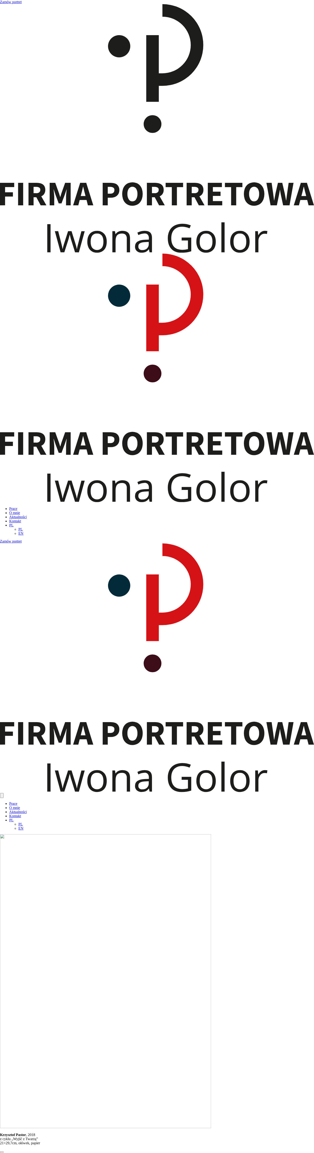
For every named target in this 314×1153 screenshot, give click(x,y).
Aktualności (18, 517)
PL (11, 525)
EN (20, 533)
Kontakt (15, 521)
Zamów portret (11, 2)
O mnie (14, 513)
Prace (13, 509)
